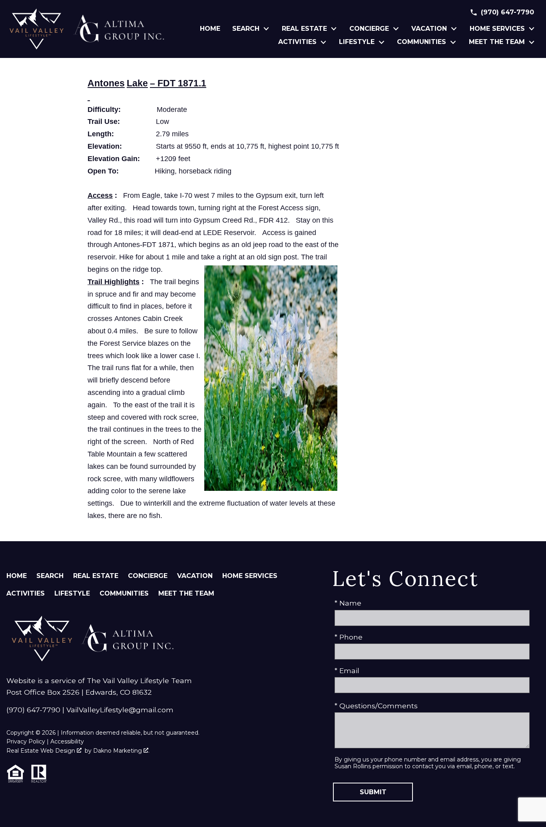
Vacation (195, 576)
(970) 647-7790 (33, 709)
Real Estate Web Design (41, 750)
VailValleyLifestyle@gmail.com (119, 709)
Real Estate (95, 576)
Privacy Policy (25, 741)
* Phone (349, 637)
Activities (25, 593)
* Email (347, 670)
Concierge (147, 576)
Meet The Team (186, 593)
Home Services (249, 576)
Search (50, 576)
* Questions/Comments (376, 705)
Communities (124, 593)
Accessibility (67, 741)
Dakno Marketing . (121, 750)
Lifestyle (72, 593)
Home (210, 29)
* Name (348, 603)
